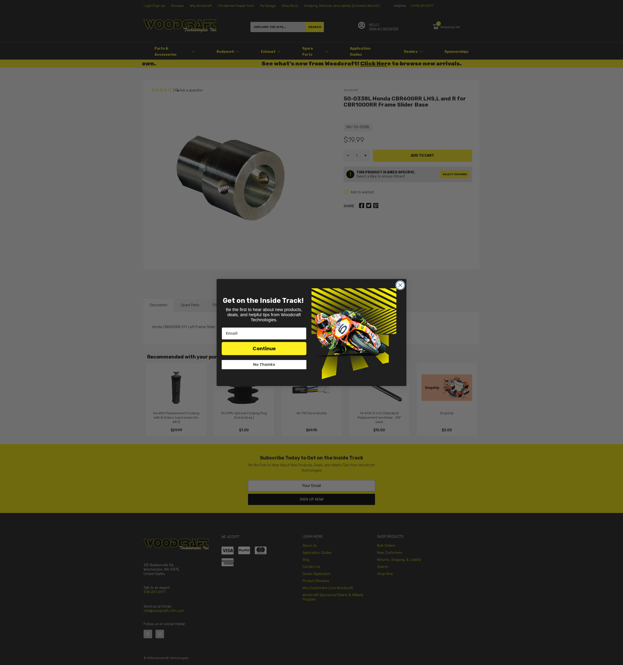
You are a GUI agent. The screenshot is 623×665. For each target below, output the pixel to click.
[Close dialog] (400, 285)
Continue (264, 348)
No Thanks (264, 364)
